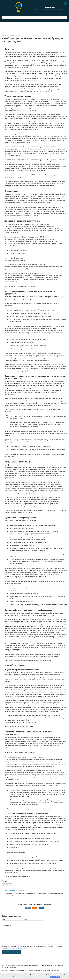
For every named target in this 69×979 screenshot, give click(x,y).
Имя (4, 919)
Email (25, 919)
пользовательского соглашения (53, 972)
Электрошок (49, 7)
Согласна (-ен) (55, 976)
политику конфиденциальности (17, 948)
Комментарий (6, 926)
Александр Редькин (10, 890)
